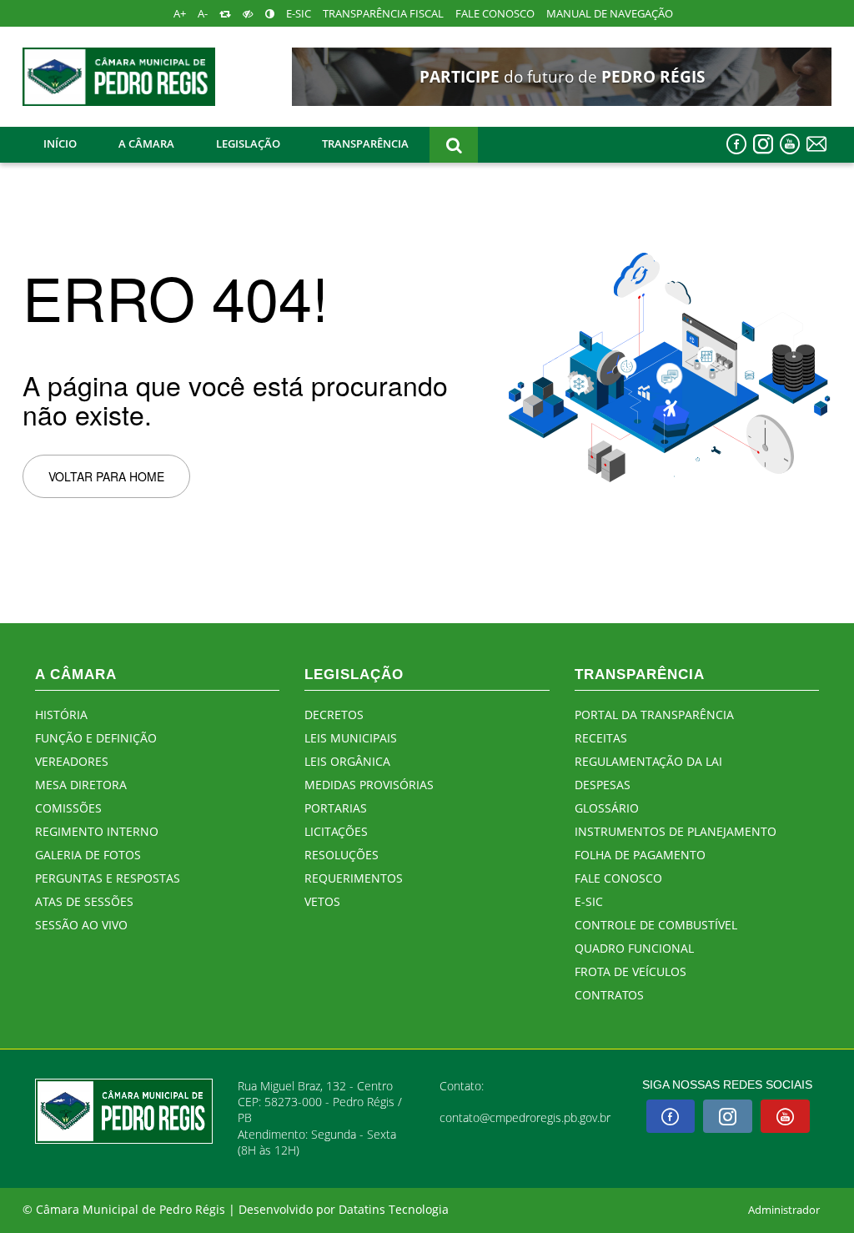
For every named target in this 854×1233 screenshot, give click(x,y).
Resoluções (341, 855)
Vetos (322, 901)
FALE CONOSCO (495, 14)
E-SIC (298, 14)
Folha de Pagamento (640, 855)
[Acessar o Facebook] (736, 144)
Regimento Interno (96, 831)
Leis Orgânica (347, 761)
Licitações (336, 831)
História (61, 714)
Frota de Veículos (630, 971)
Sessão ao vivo (81, 925)
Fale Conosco (618, 878)
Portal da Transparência (654, 714)
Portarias (335, 808)
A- (203, 14)
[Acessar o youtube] (790, 144)
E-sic (589, 901)
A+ (179, 14)
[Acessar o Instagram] (763, 144)
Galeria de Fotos (88, 855)
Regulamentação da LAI (648, 761)
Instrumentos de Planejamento (675, 831)
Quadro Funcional (634, 948)
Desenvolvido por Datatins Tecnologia (344, 1209)
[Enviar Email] (816, 144)
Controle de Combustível (656, 925)
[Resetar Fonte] (225, 14)
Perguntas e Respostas (107, 878)
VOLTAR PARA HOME (106, 476)
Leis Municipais (350, 738)
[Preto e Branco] (248, 14)
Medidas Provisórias (369, 785)
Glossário (607, 808)
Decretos (334, 714)
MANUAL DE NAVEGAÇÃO (609, 14)
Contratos (609, 995)
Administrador (784, 1210)
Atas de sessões (84, 901)
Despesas (602, 785)
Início (60, 143)
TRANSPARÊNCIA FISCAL (383, 14)
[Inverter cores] (269, 14)
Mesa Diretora (81, 785)
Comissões (68, 808)
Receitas (601, 738)
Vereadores (71, 761)
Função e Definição (96, 738)
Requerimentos (353, 878)
